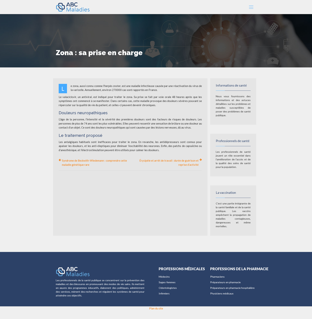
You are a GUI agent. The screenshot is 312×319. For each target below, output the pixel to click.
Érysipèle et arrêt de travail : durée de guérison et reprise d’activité (169, 162)
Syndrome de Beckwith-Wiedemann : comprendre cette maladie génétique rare (94, 162)
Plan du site (156, 308)
